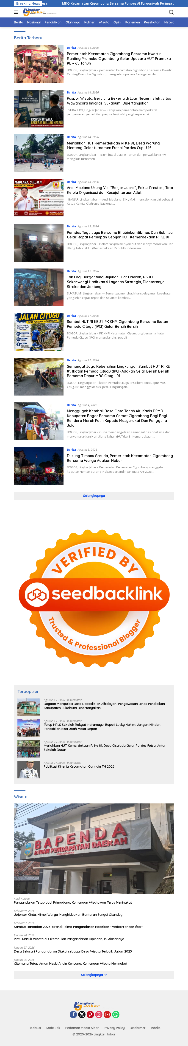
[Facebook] (73, 1015)
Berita (71, 47)
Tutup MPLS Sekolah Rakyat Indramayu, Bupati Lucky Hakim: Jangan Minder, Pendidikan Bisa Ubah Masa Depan (102, 727)
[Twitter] (82, 1015)
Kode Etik (53, 1028)
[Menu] (17, 12)
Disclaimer (138, 1028)
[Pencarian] (171, 12)
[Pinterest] (90, 1015)
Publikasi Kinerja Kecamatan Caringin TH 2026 (79, 766)
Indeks (155, 1028)
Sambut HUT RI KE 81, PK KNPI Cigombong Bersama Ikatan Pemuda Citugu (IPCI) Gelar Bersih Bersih (117, 324)
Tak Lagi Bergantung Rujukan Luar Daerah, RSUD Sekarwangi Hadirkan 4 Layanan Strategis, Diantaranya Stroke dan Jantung (116, 282)
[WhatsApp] (115, 1015)
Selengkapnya (94, 496)
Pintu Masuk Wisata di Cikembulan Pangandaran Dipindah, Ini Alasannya (69, 939)
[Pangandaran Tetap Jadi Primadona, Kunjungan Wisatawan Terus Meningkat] (94, 848)
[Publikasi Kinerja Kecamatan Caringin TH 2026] (28, 769)
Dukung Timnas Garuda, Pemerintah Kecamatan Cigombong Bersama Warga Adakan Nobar (120, 458)
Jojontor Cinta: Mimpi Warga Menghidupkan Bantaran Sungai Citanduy (68, 915)
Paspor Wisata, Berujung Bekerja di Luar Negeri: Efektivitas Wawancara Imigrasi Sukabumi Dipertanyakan (119, 100)
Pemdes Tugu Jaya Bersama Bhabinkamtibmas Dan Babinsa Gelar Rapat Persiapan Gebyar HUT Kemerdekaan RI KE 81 (120, 235)
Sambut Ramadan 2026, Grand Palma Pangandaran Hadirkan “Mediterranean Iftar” (78, 927)
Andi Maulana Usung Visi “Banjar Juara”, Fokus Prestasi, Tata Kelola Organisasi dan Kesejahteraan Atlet (120, 190)
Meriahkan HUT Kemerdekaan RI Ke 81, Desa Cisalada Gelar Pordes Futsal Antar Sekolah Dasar (105, 748)
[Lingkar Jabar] (39, 12)
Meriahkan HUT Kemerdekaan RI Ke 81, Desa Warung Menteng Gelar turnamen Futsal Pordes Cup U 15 (113, 145)
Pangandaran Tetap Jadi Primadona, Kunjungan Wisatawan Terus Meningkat (73, 902)
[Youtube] (107, 1015)
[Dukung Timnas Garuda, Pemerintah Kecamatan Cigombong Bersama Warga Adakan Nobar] (39, 466)
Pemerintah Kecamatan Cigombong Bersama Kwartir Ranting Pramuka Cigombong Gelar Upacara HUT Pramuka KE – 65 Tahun (119, 58)
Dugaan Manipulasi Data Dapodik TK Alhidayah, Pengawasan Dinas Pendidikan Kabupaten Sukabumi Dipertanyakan (104, 706)
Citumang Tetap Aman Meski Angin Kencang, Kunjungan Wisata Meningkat (70, 963)
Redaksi (35, 1028)
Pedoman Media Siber (82, 1028)
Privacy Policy (114, 1028)
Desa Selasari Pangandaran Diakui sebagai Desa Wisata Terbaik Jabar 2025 (73, 951)
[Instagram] (98, 1015)
